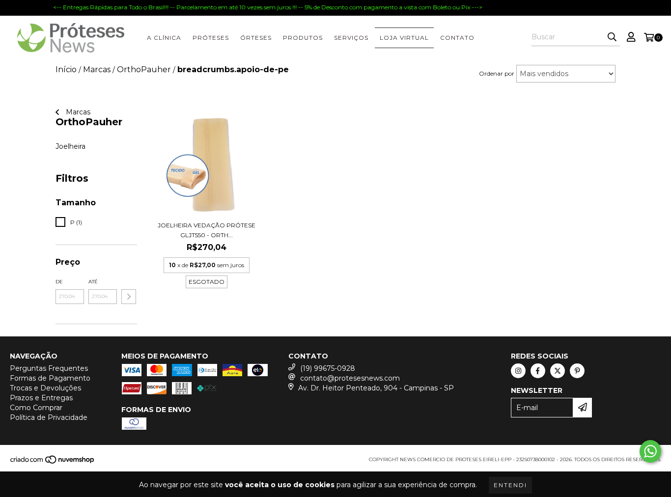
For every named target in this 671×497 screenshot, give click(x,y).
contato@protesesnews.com (350, 378)
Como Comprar (36, 407)
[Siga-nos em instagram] (518, 370)
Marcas (77, 112)
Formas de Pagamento (50, 378)
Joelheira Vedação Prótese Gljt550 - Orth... (206, 230)
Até (93, 281)
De (59, 281)
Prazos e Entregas (41, 397)
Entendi (510, 485)
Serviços (351, 37)
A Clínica (164, 37)
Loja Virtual (404, 37)
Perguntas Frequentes (49, 368)
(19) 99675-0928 (327, 368)
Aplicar (128, 296)
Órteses (256, 37)
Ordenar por (496, 73)
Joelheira (70, 146)
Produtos (303, 37)
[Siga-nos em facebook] (538, 370)
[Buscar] (612, 37)
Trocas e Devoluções (45, 388)
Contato (457, 37)
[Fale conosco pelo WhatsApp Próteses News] (650, 451)
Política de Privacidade (48, 417)
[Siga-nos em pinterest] (577, 370)
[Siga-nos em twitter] (557, 370)
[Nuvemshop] (53, 462)
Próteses (211, 37)
